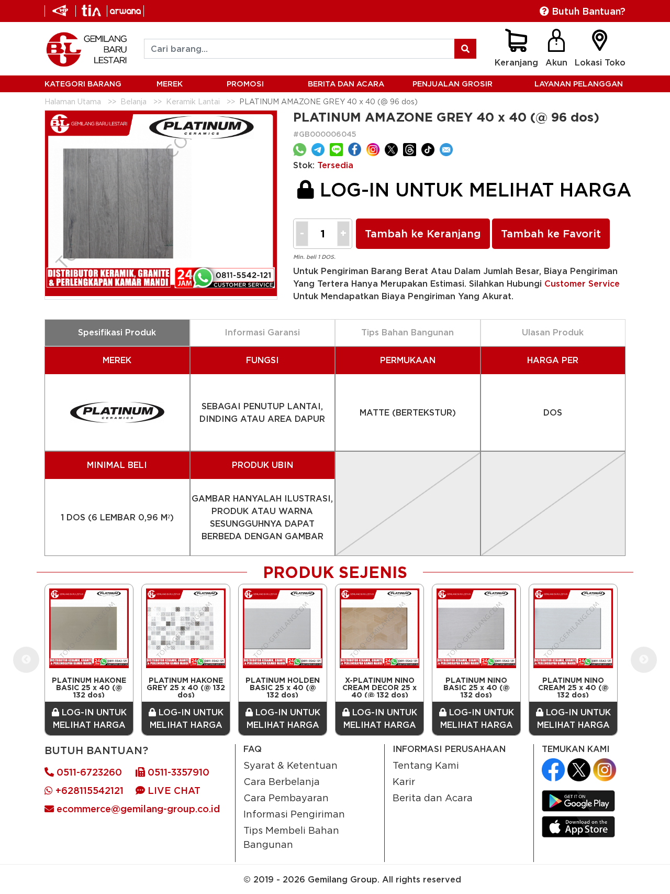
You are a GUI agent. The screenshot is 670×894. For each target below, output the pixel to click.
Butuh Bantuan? (587, 11)
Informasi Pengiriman (294, 814)
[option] (88, 660)
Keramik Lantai (193, 101)
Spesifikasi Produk (117, 332)
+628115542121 (88, 790)
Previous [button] (26, 660)
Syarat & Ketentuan (290, 765)
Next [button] (644, 660)
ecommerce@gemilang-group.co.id (137, 809)
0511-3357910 (177, 772)
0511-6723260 (88, 772)
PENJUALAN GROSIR (452, 84)
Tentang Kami (426, 765)
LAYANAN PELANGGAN (578, 84)
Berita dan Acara (433, 797)
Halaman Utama (72, 101)
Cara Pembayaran (286, 797)
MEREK (170, 84)
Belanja (133, 101)
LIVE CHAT (172, 790)
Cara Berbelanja (281, 781)
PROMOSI (245, 84)
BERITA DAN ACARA (346, 84)
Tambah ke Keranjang (423, 234)
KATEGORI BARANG (82, 84)
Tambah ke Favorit (551, 234)
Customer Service (582, 283)
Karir (404, 781)
